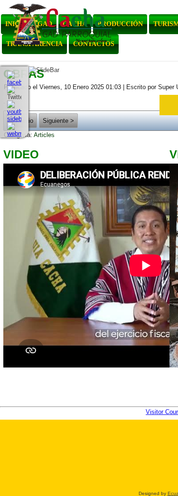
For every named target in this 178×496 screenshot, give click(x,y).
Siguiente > (58, 120)
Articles (44, 134)
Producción (120, 24)
